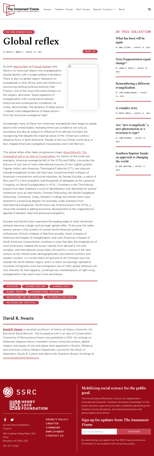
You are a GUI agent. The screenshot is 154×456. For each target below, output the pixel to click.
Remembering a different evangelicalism (132, 85)
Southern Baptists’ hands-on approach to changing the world (132, 157)
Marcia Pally (20, 66)
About (122, 9)
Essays (47, 9)
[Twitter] (12, 419)
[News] (5, 419)
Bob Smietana (125, 166)
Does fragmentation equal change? (133, 61)
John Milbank (125, 138)
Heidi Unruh (124, 113)
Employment (55, 431)
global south (15, 292)
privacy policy (127, 443)
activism (12, 286)
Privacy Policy (57, 419)
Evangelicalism (35, 286)
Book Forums (83, 9)
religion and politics (21, 302)
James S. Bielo (126, 68)
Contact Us (55, 435)
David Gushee (42, 66)
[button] (113, 9)
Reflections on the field (23, 297)
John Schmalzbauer (128, 92)
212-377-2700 (10, 445)
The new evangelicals (18, 32)
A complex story (126, 108)
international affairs (45, 292)
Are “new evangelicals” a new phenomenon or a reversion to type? (132, 129)
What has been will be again (130, 40)
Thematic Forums (64, 9)
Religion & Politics (60, 297)
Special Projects (102, 9)
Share (89, 51)
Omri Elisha (124, 47)
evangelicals (61, 286)
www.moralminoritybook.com (21, 357)
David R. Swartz (14, 52)
